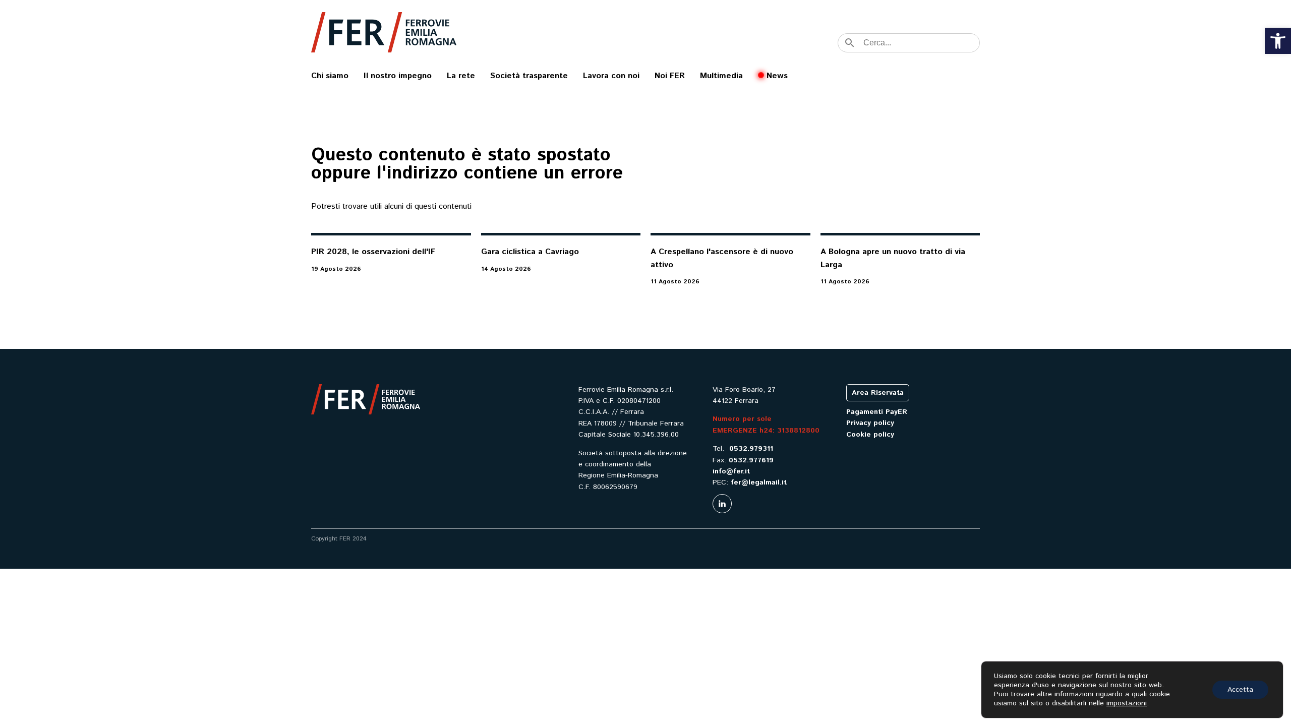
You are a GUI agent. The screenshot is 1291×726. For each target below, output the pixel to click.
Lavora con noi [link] (611, 76)
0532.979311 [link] (751, 449)
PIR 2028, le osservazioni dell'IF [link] (373, 252)
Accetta (1240, 690)
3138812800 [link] (798, 431)
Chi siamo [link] (329, 76)
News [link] (777, 76)
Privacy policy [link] (870, 423)
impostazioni (1126, 703)
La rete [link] (461, 76)
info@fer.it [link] (731, 471)
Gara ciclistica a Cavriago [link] (530, 252)
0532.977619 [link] (751, 460)
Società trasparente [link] (529, 76)
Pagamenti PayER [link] (876, 412)
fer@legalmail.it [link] (759, 482)
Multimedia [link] (721, 76)
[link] (1278, 41)
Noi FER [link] (670, 76)
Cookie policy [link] (870, 435)
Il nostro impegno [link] (398, 76)
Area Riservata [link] (878, 393)
